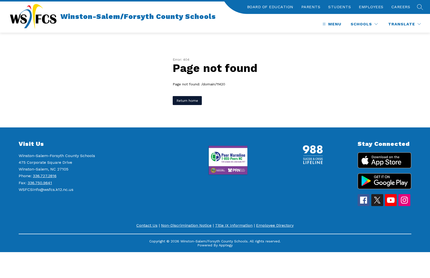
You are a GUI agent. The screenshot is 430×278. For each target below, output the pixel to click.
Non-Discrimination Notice (186, 225)
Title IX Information (234, 225)
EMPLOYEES (371, 6)
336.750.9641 (40, 182)
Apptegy (226, 245)
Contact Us (147, 225)
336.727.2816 (44, 175)
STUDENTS (339, 6)
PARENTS (311, 6)
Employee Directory (275, 225)
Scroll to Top (407, 265)
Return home (187, 101)
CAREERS (400, 6)
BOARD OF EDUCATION (270, 6)
